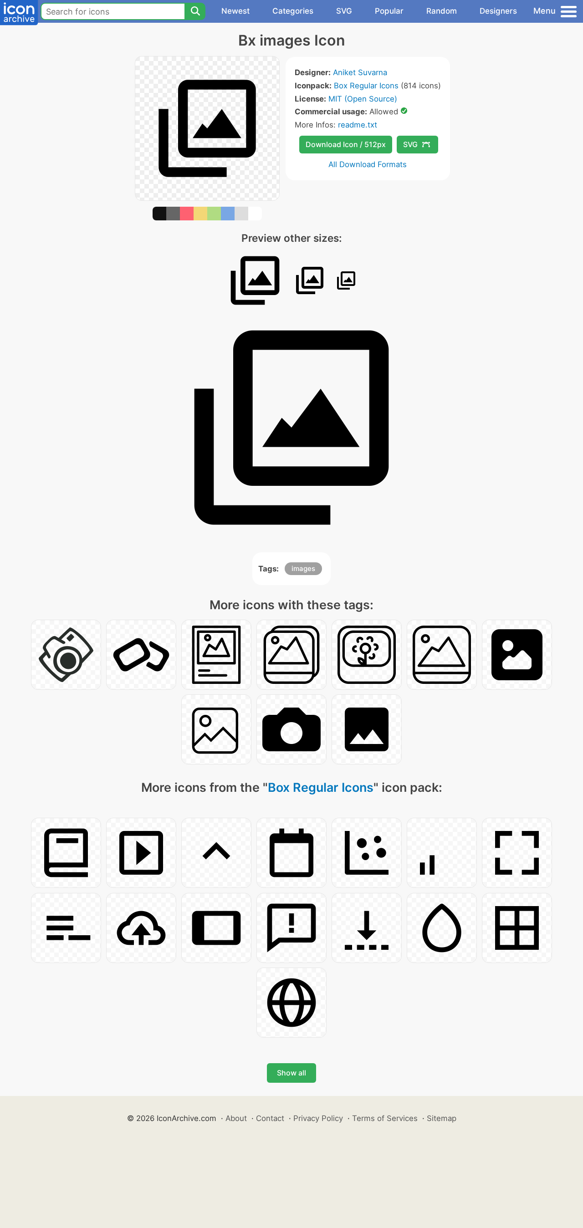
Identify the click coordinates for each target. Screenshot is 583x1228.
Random (441, 10)
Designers (498, 10)
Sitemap (441, 1118)
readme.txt (357, 124)
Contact (270, 1118)
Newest (235, 10)
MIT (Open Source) (362, 98)
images (303, 568)
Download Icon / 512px (346, 144)
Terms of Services (385, 1118)
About (236, 1118)
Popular (389, 10)
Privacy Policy (318, 1118)
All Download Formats (367, 164)
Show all (291, 1072)
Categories (292, 10)
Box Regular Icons (366, 85)
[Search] (194, 11)
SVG (344, 10)
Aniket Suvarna (360, 72)
